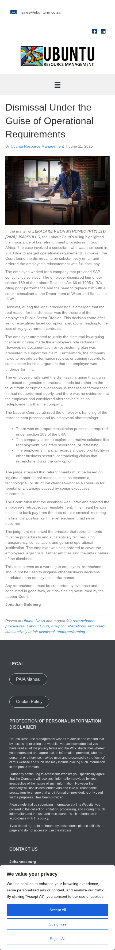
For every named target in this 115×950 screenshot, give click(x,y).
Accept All (57, 910)
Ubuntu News (33, 621)
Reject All (57, 938)
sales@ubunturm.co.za (40, 12)
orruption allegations (68, 626)
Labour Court (38, 626)
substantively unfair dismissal (30, 632)
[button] (28, 679)
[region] (57, 907)
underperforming (71, 632)
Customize (58, 924)
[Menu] (57, 84)
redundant (96, 626)
